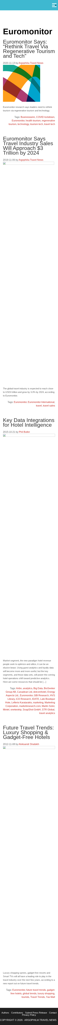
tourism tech (36, 124)
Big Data (38, 688)
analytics (27, 688)
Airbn (19, 688)
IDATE (35, 699)
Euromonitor (18, 120)
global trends (29, 993)
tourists (25, 997)
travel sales (49, 405)
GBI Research (41, 695)
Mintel (6, 709)
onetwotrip (16, 709)
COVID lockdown (45, 117)
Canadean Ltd (24, 692)
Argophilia (29, 5)
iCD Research (23, 699)
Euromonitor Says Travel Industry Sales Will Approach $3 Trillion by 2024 (28, 146)
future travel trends (36, 990)
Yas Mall (50, 997)
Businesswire (28, 117)
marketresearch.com (30, 706)
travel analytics (47, 713)
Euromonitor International (41, 402)
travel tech (49, 124)
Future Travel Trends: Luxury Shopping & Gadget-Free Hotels (28, 732)
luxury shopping (46, 993)
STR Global (48, 709)
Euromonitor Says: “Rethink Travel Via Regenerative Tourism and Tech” (29, 49)
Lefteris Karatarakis (21, 702)
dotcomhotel (39, 692)
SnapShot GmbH (32, 709)
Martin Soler (48, 706)
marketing (38, 702)
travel (39, 405)
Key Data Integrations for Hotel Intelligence (28, 422)
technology (23, 124)
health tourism (33, 120)
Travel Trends (37, 997)
